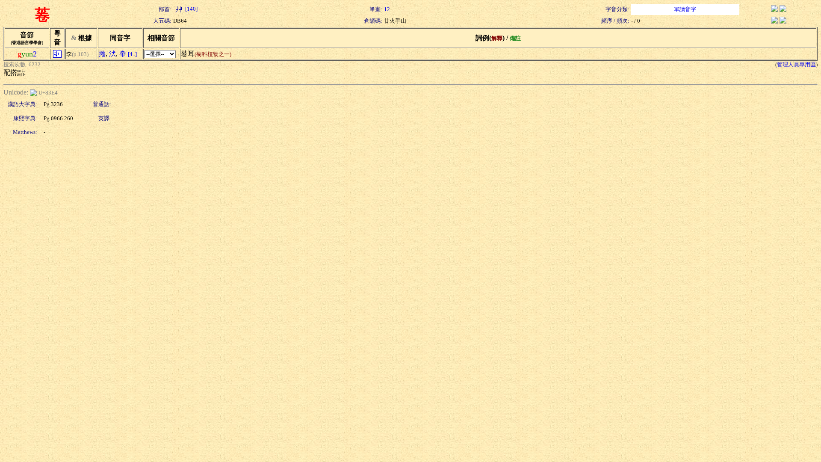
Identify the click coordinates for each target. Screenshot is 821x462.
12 (387, 9)
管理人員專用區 (796, 64)
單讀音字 (685, 9)
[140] (191, 9)
